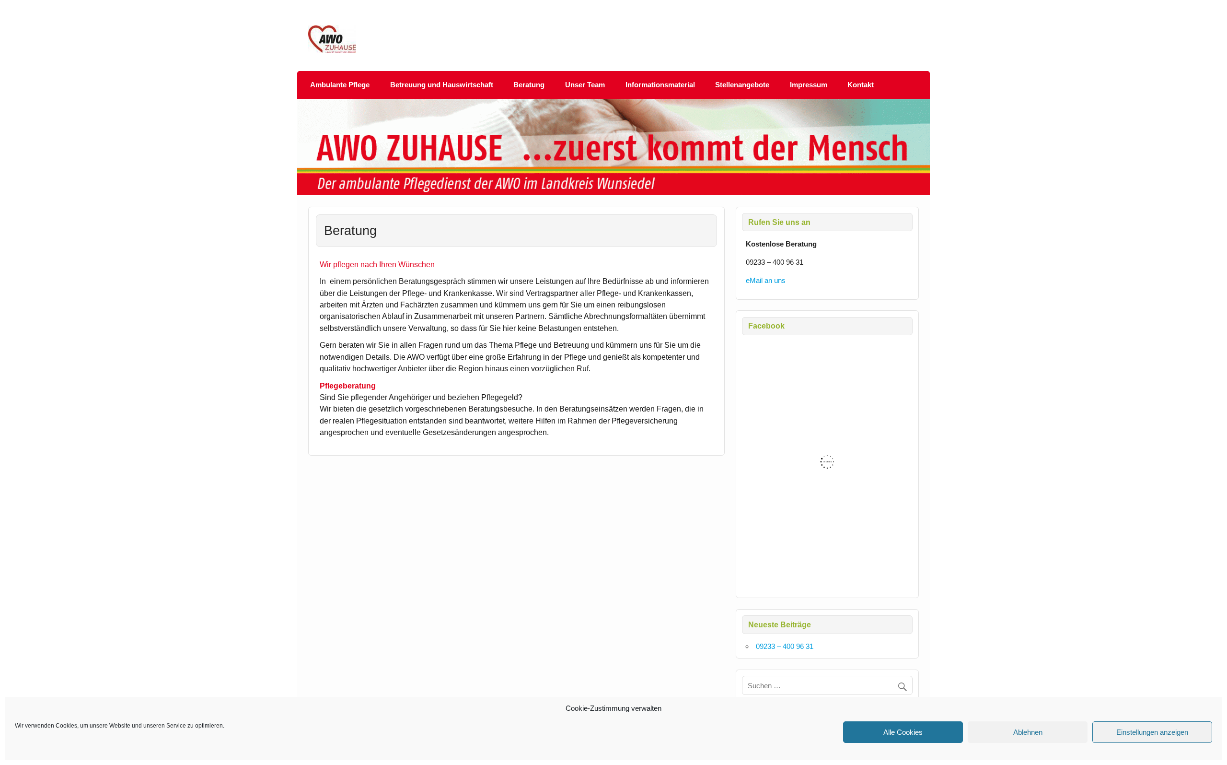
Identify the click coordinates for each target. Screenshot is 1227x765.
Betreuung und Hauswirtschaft (441, 85)
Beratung (528, 85)
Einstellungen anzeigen (1152, 732)
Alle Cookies (903, 732)
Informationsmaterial (660, 85)
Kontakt (860, 85)
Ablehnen (1027, 732)
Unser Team (585, 85)
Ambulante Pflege (340, 85)
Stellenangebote (742, 85)
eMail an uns (766, 280)
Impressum (808, 85)
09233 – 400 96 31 (784, 646)
